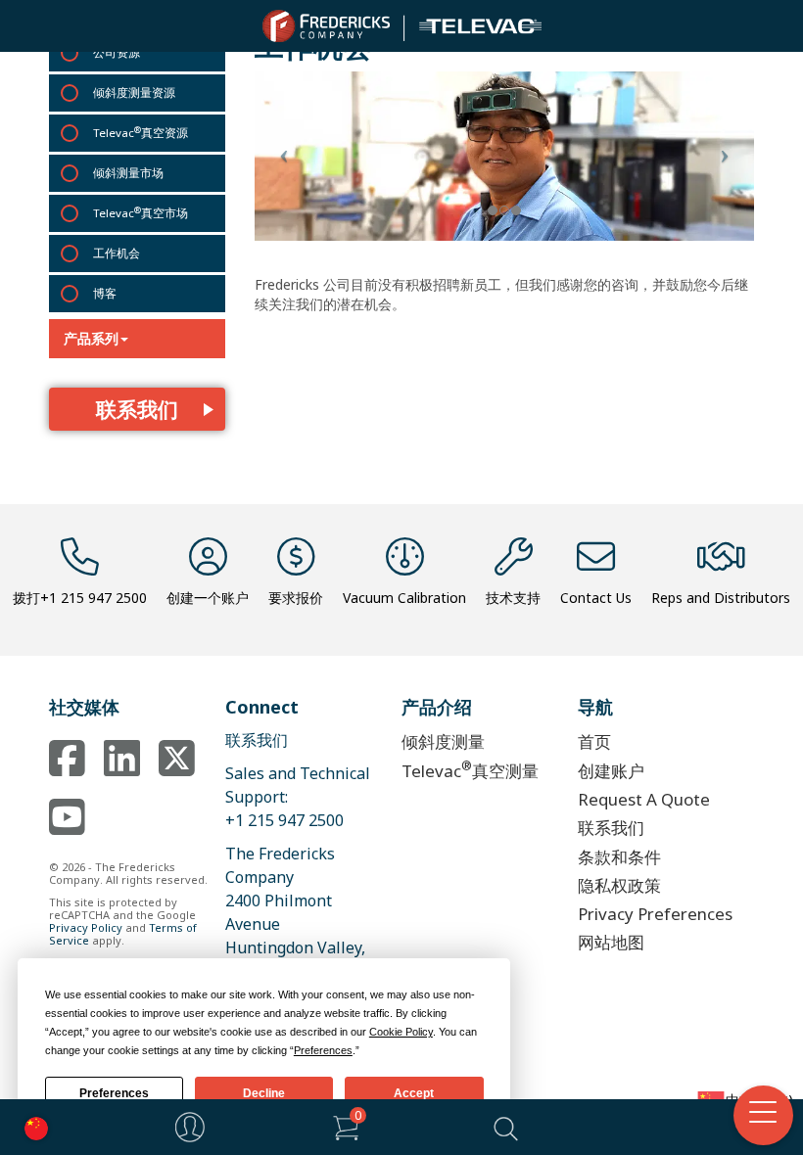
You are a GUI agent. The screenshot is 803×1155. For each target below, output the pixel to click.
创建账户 (611, 771)
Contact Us (596, 597)
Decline (264, 1093)
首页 (594, 741)
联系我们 (137, 409)
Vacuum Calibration (404, 597)
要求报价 (295, 597)
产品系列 (91, 338)
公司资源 (116, 52)
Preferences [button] (323, 1050)
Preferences (114, 1093)
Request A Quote (644, 799)
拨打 (80, 597)
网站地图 (611, 942)
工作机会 (116, 253)
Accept (414, 1093)
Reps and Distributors (720, 597)
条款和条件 (619, 857)
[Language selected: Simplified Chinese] (31, 1127)
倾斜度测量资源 (134, 92)
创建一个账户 (207, 597)
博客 (105, 293)
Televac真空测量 (470, 769)
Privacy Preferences (655, 913)
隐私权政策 (619, 885)
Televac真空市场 (140, 212)
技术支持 (513, 597)
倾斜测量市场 (128, 172)
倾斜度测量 (443, 741)
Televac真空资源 (140, 132)
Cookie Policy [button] (401, 1032)
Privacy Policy (85, 927)
